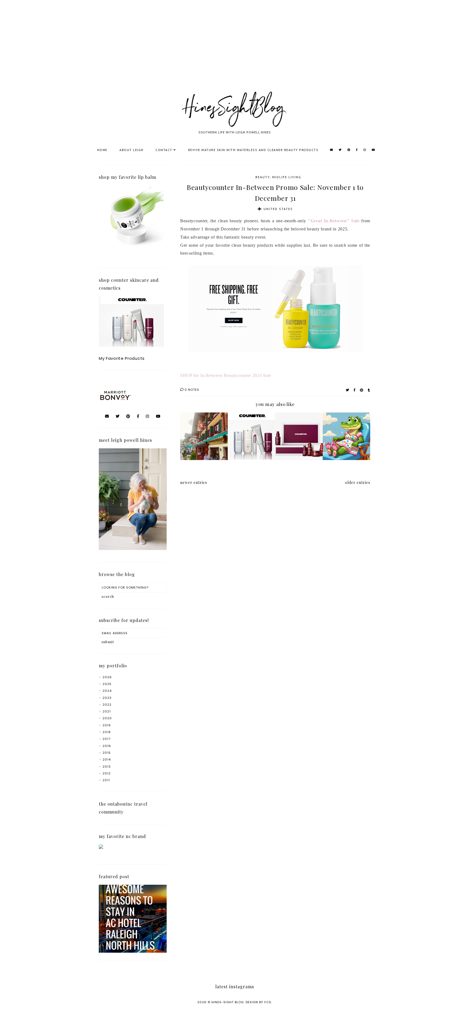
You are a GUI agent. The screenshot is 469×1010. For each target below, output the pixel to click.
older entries (357, 482)
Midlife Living (286, 177)
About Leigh (131, 150)
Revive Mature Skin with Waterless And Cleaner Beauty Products (253, 150)
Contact (164, 150)
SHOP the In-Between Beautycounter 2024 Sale (226, 375)
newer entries (193, 482)
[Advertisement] (163, 52)
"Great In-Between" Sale (334, 220)
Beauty (262, 177)
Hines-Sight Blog (227, 1002)
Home (102, 150)
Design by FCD (258, 1002)
